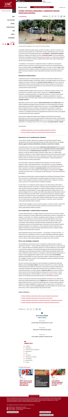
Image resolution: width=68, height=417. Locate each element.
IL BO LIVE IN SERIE (11, 20)
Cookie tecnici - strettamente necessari (17, 407)
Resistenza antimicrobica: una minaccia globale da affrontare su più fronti (38, 130)
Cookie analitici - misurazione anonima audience (19, 408)
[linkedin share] (61, 16)
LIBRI (14, 31)
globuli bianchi (29, 360)
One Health (49, 273)
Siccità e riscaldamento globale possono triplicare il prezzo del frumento (42, 383)
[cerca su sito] (14, 11)
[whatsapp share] (52, 16)
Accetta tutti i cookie (45, 412)
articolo (58, 57)
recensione (28, 355)
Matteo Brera (29, 351)
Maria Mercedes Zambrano (44, 57)
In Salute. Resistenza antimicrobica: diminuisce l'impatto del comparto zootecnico (40, 302)
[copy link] (49, 16)
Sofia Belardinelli (23, 16)
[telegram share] (55, 16)
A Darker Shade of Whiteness (32, 349)
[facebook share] (58, 16)
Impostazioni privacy (34, 395)
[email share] (64, 16)
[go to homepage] (8, 4)
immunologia (29, 358)
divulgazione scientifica (31, 356)
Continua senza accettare (46, 415)
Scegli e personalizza (12, 412)
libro (27, 353)
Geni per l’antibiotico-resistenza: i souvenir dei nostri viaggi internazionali (38, 132)
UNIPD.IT (13, 34)
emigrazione (28, 347)
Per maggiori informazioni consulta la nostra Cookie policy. (20, 404)
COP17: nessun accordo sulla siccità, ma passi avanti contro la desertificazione (26, 383)
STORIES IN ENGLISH (10, 27)
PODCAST (13, 23)
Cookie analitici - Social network (15, 409)
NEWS (13, 16)
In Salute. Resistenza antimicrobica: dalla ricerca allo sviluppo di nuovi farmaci (39, 295)
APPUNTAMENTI (11, 38)
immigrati (28, 346)
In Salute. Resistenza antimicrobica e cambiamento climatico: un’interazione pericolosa (41, 300)
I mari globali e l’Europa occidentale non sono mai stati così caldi (57, 383)
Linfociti (27, 362)
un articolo (53, 164)
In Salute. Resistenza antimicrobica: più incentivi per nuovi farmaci (36, 298)
